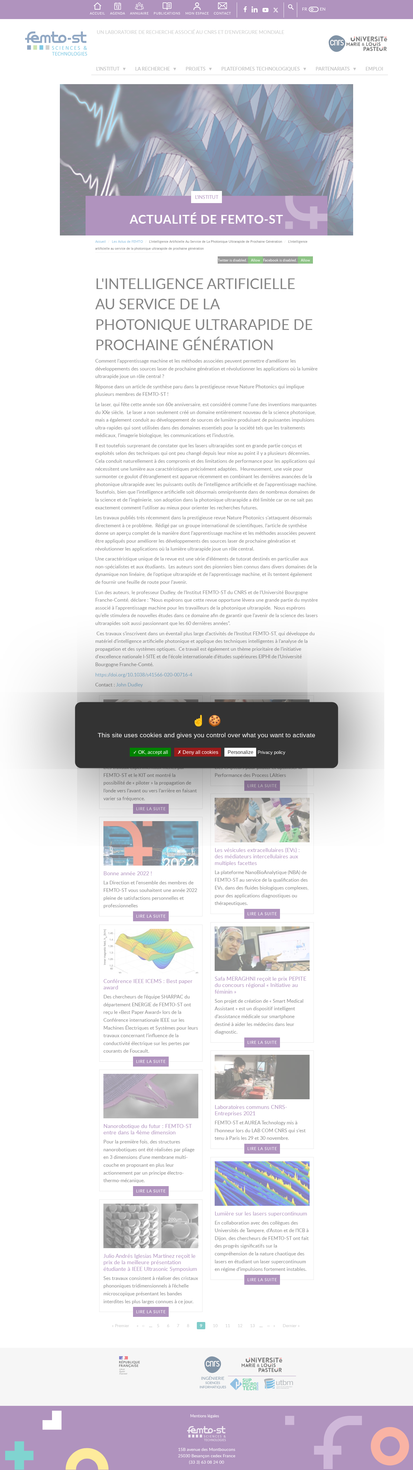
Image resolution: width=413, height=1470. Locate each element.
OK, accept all (152, 752)
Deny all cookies (199, 752)
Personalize (240, 752)
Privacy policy (271, 752)
